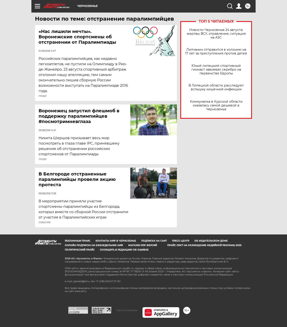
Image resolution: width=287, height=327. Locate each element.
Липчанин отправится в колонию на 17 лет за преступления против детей (216, 51)
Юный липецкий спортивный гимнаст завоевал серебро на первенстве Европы (216, 69)
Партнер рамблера (126, 310)
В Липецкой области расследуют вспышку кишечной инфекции (216, 87)
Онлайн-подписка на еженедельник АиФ (94, 245)
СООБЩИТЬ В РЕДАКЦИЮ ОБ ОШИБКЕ (124, 249)
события (44, 222)
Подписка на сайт (154, 240)
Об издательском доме (211, 240)
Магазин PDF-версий (142, 245)
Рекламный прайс (77, 240)
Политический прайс (80, 249)
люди (42, 96)
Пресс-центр (180, 240)
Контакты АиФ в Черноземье (116, 240)
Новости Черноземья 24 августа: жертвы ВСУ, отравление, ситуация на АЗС (216, 33)
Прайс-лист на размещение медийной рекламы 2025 (204, 245)
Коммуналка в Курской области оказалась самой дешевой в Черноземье (216, 105)
